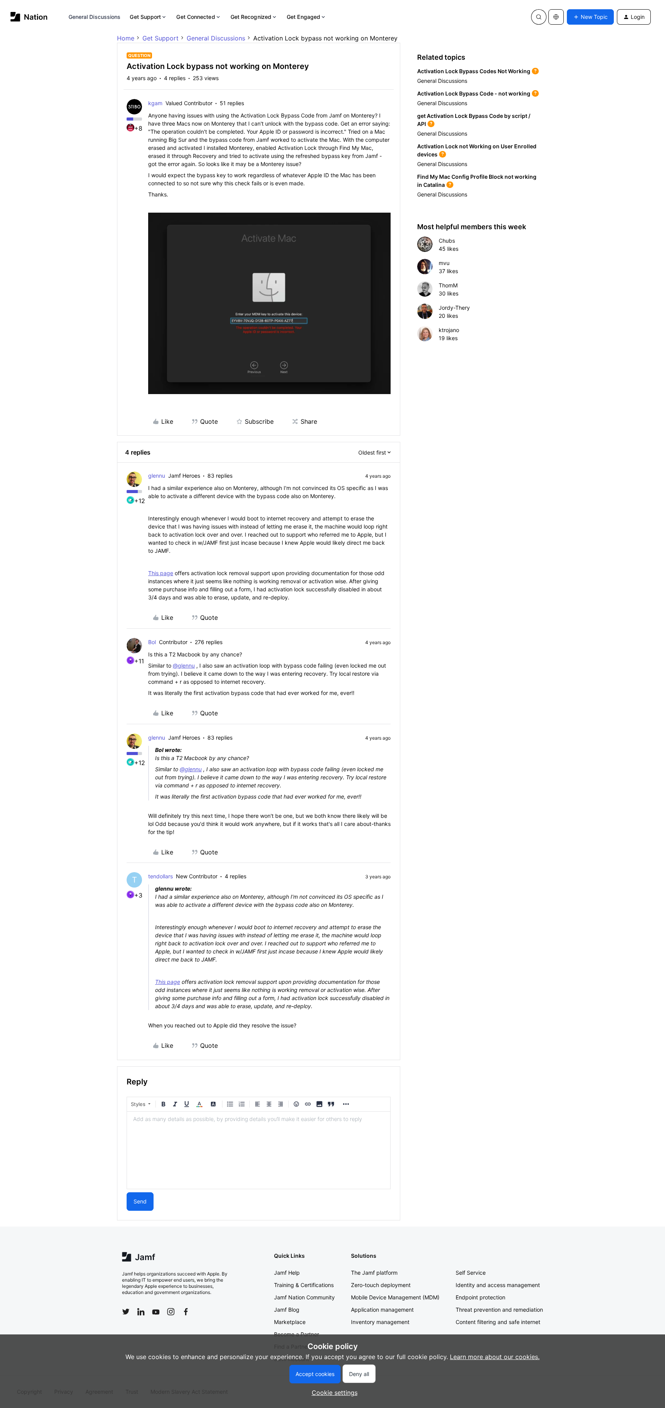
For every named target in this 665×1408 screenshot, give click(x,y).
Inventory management (380, 1322)
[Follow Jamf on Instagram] (171, 1312)
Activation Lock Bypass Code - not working (473, 93)
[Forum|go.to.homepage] (29, 17)
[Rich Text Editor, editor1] (258, 1150)
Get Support (145, 16)
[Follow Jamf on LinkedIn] (141, 1312)
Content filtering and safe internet (498, 1322)
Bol (152, 642)
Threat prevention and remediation (499, 1309)
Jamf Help (287, 1272)
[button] (590, 17)
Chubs (447, 240)
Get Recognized (251, 16)
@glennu (184, 665)
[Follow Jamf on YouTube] (156, 1311)
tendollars (160, 876)
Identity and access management (498, 1285)
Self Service (471, 1272)
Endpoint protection (480, 1297)
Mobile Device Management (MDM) (395, 1297)
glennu (156, 475)
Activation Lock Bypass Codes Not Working (473, 71)
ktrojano (449, 330)
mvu (444, 263)
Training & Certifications (304, 1285)
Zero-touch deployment (381, 1285)
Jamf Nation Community (304, 1297)
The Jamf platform (374, 1272)
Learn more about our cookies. (495, 1357)
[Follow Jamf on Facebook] (186, 1312)
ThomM (448, 285)
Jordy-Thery (454, 307)
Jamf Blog (286, 1309)
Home (125, 38)
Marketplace (290, 1322)
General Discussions (95, 16)
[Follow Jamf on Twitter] (126, 1312)
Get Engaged (303, 16)
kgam (155, 103)
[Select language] (556, 17)
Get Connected (195, 16)
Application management (382, 1309)
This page (160, 573)
